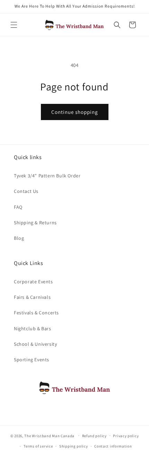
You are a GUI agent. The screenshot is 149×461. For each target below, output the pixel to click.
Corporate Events (33, 281)
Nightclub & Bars (32, 328)
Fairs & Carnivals (32, 297)
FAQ (18, 207)
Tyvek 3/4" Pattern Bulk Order (47, 176)
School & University (35, 344)
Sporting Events (31, 359)
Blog (19, 238)
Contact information (113, 446)
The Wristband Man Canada (49, 435)
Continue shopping (74, 112)
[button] (13, 24)
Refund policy (94, 435)
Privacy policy (126, 435)
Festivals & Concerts (36, 313)
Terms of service (38, 446)
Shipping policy (73, 446)
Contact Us (26, 191)
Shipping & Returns (35, 222)
